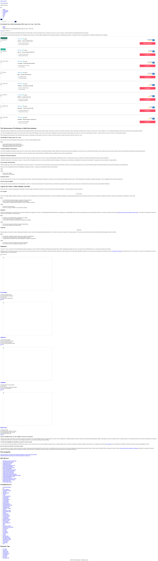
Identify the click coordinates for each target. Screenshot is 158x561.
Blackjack (5, 493)
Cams (4, 13)
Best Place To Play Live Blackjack (9, 460)
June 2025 (5, 555)
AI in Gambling (6, 489)
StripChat (3, 337)
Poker (4, 523)
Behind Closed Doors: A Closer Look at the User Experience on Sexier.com (15, 455)
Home (4, 9)
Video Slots (5, 542)
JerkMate (2, 382)
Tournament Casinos (7, 539)
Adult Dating (5, 11)
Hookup (4, 512)
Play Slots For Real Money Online (9, 478)
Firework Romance (4, 3)
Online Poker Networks (7, 463)
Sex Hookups (5, 532)
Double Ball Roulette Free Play (9, 476)
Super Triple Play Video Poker (9, 470)
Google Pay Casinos (7, 508)
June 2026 (5, 550)
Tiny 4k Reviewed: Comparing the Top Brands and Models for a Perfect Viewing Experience (18, 454)
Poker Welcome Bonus (7, 468)
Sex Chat (4, 530)
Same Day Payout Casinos (8, 527)
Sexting (4, 12)
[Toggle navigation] (0, 7)
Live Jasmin (3, 292)
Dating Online (5, 502)
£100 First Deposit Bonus (8, 466)
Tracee (1, 30)
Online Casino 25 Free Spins (8, 473)
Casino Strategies (6, 499)
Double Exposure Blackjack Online (10, 474)
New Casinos (5, 521)
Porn (4, 14)
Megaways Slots (6, 520)
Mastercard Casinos (6, 519)
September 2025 (6, 553)
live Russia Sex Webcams (117, 251)
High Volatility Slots (7, 511)
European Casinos (6, 506)
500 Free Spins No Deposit (8, 461)
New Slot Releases (6, 522)
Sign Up (2, 299)
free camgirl (108, 444)
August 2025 (5, 554)
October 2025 (5, 552)
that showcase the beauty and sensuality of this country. (128, 212)
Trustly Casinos (6, 540)
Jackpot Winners (6, 514)
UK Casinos (5, 541)
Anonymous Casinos (7, 490)
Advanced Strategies (7, 487)
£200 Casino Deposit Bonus (8, 471)
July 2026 (5, 548)
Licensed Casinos (6, 516)
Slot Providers (5, 535)
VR (3, 16)
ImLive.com (3, 427)
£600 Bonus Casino (7, 464)
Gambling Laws (6, 507)
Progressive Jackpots (7, 525)
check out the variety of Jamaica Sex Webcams (129, 448)
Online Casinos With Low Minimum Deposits (12, 475)
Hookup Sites (5, 10)
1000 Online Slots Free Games (9, 479)
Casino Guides (6, 497)
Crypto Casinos (6, 501)
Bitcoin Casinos (6, 492)
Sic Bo (4, 534)
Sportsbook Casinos (7, 538)
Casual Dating (5, 500)
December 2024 (6, 557)
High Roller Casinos (7, 510)
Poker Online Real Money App (9, 465)
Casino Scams (5, 498)
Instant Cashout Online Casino (9, 467)
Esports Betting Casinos (7, 504)
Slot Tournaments (6, 537)
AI (3, 17)
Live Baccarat (5, 517)
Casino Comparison (7, 496)
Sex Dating (5, 531)
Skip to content (3, 1)
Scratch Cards (5, 528)
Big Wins (5, 491)
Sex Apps (5, 529)
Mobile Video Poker (7, 480)
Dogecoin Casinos (6, 503)
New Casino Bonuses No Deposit (9, 469)
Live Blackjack (6, 518)
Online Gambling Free (7, 477)
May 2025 (5, 556)
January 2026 (5, 551)
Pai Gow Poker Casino (7, 481)
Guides (4, 509)
